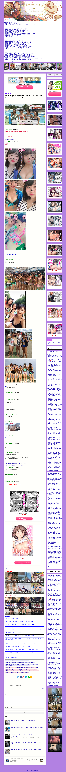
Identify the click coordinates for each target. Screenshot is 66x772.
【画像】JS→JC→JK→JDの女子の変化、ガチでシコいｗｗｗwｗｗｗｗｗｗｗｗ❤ (17, 54)
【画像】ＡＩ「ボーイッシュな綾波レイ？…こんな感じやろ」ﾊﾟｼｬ (23, 720)
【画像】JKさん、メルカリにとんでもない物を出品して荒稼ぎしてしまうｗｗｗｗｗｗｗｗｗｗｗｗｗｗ (54, 371)
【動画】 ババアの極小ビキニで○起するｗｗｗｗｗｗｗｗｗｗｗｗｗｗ (15, 52)
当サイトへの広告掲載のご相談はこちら (54, 77)
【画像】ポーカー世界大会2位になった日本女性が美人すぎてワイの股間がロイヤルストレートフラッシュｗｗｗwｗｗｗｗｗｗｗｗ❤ (26, 24)
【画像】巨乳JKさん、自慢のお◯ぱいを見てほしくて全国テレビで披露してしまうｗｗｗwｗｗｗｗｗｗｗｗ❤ (54, 405)
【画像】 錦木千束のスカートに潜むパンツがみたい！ (13, 23)
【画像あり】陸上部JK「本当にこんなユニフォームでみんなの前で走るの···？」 (17, 30)
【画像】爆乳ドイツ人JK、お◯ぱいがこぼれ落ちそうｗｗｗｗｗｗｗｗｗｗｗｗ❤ (26, 749)
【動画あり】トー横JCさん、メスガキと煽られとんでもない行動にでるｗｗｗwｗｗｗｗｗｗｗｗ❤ (20, 28)
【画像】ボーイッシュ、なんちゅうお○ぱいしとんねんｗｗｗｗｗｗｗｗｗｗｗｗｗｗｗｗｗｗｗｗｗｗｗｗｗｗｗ (23, 58)
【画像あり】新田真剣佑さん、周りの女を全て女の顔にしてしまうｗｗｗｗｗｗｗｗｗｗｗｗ (19, 49)
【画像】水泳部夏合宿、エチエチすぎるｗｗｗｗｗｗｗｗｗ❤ (17, 672)
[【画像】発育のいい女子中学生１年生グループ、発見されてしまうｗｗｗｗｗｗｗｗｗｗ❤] (26, 677)
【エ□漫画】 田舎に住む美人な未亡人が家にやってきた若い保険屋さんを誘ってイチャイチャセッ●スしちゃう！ (54, 363)
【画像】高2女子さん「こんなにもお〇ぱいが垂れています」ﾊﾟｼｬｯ (17, 665)
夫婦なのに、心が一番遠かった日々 (10, 22)
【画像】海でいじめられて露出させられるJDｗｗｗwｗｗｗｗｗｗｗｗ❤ (16, 29)
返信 (43, 688)
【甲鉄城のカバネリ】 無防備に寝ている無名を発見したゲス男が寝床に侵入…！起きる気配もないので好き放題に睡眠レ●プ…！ (54, 356)
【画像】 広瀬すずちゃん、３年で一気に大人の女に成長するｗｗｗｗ (15, 48)
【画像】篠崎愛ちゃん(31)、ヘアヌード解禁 (11, 32)
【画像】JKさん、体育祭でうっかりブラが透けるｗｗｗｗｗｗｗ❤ (17, 465)
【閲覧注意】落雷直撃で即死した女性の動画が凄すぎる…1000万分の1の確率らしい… (18, 55)
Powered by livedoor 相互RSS (9, 61)
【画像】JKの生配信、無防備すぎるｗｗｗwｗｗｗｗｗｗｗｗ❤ (14, 31)
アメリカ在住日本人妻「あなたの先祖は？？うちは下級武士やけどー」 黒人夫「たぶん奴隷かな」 (20, 56)
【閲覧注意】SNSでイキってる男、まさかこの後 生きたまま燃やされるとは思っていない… (19, 46)
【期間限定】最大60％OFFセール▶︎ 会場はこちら (25, 87)
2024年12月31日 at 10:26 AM (15, 685)
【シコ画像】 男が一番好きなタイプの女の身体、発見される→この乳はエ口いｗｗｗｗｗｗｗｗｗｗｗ (20, 47)
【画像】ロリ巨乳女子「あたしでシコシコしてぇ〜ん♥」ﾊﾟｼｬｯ (14, 40)
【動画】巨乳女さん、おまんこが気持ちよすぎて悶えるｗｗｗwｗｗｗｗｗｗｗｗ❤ (18, 34)
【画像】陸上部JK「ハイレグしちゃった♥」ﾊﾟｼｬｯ (12, 35)
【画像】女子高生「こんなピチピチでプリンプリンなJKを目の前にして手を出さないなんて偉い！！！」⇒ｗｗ (54, 584)
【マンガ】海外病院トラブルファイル (53, 351)
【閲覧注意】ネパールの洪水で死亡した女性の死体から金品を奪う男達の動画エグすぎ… (18, 59)
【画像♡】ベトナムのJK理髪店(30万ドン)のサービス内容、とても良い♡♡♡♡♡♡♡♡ (54, 588)
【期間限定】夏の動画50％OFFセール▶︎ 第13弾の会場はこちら (54, 94)
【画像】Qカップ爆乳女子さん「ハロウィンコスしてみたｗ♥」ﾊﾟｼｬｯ (15, 45)
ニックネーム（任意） (8, 707)
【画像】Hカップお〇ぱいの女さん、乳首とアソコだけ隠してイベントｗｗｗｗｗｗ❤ (21, 669)
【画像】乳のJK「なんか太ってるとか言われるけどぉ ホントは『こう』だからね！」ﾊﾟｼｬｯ (22, 670)
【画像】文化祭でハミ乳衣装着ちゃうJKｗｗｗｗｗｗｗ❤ (15, 463)
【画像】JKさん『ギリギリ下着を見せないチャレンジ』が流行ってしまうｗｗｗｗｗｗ (21, 667)
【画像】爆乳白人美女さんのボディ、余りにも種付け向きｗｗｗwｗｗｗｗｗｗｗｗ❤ (18, 25)
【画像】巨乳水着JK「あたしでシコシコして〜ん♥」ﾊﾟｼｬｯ (14, 36)
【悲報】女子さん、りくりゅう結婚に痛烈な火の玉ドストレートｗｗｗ (15, 44)
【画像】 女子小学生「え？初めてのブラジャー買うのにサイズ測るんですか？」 (17, 43)
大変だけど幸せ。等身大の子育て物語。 (53, 473)
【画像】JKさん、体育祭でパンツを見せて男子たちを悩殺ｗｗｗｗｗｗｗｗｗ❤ (20, 662)
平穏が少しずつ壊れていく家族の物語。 (53, 575)
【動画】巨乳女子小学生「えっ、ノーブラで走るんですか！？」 (17, 660)
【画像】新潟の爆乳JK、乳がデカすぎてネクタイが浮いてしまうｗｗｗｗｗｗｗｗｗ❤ (21, 664)
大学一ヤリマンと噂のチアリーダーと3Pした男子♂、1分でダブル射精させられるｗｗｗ (18, 53)
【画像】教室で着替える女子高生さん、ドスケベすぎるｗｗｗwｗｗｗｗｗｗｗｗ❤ (18, 42)
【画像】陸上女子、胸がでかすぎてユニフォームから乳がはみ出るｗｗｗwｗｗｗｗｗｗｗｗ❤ (19, 33)
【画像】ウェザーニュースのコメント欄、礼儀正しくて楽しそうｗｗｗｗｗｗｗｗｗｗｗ (27, 727)
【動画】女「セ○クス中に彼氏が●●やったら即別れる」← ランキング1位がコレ (17, 57)
